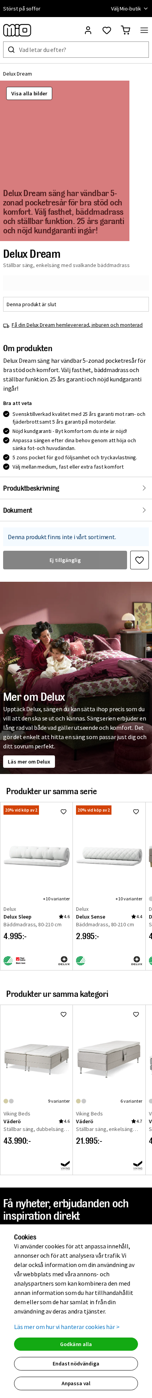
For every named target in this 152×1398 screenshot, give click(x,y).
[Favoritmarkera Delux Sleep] (63, 811)
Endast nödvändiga (76, 1363)
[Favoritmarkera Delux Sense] (136, 811)
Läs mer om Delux (29, 761)
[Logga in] (88, 30)
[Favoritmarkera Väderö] (63, 1014)
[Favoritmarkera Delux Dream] (139, 560)
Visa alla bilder (29, 93)
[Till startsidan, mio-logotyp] (17, 30)
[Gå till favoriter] (107, 30)
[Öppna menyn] (144, 30)
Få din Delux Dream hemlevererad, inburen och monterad (77, 324)
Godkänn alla (76, 1344)
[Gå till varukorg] (125, 30)
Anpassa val (76, 1383)
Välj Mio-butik (126, 8)
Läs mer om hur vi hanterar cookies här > (67, 1327)
